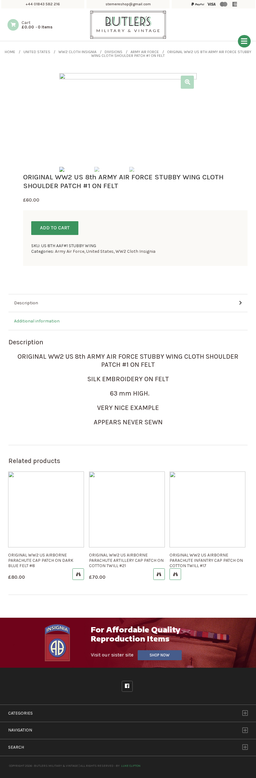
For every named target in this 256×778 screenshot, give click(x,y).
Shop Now (160, 655)
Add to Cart (55, 228)
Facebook (127, 686)
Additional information (37, 321)
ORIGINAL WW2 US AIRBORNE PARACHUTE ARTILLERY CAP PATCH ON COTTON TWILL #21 (126, 560)
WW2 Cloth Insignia (77, 52)
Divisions (113, 52)
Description (26, 303)
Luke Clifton (130, 765)
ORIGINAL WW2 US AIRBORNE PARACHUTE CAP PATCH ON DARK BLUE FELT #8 (40, 560)
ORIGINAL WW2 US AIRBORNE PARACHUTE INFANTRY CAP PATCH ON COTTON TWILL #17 (206, 560)
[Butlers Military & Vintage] (128, 38)
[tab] (128, 303)
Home (10, 52)
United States (36, 52)
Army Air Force (144, 52)
